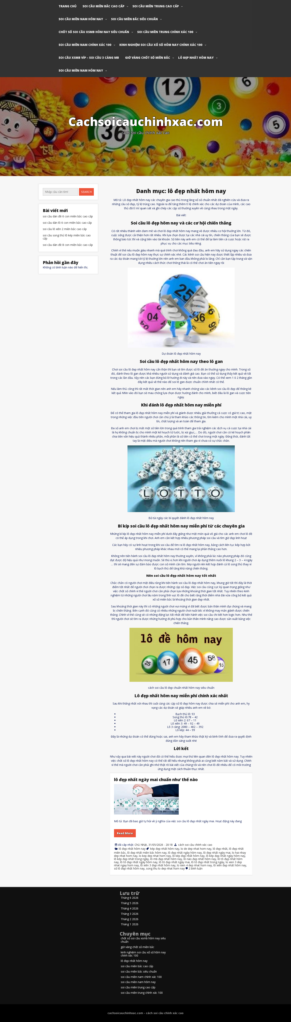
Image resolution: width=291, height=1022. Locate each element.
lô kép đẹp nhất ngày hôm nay (225, 856)
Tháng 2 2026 (129, 919)
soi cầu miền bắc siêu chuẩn (134, 19)
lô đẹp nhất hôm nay (196, 58)
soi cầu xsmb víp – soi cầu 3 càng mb (89, 58)
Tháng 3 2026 (129, 914)
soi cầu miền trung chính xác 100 (165, 32)
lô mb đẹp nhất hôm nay (166, 859)
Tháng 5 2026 (129, 903)
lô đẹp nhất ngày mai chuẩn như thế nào (156, 779)
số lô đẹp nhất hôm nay (129, 868)
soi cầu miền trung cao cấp (155, 6)
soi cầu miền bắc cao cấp (103, 6)
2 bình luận (196, 868)
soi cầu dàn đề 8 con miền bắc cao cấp (68, 245)
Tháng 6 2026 (129, 898)
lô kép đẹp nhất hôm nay (188, 856)
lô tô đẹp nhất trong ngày (207, 862)
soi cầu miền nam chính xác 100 (85, 45)
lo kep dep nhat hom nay (155, 856)
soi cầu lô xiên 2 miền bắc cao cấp (65, 229)
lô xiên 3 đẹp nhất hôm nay (157, 865)
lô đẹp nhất (220, 849)
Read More (125, 833)
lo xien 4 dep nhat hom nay (194, 865)
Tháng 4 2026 (129, 908)
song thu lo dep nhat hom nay (165, 868)
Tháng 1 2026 (129, 924)
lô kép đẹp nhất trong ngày (131, 859)
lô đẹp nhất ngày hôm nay (185, 852)
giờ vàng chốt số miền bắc (147, 58)
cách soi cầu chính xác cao (195, 845)
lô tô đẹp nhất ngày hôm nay (138, 862)
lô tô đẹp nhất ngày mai (174, 862)
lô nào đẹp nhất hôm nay (200, 859)
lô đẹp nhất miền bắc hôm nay (146, 852)
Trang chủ (67, 6)
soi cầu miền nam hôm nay (81, 19)
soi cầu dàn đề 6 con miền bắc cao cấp (68, 216)
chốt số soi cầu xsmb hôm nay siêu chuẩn (94, 32)
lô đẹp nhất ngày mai (216, 852)
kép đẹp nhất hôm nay (164, 849)
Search (86, 192)
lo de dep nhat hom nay (196, 849)
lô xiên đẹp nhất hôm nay (229, 865)
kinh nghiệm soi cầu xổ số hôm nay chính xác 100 (160, 45)
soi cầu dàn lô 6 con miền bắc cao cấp (67, 222)
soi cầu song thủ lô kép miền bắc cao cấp (67, 237)
